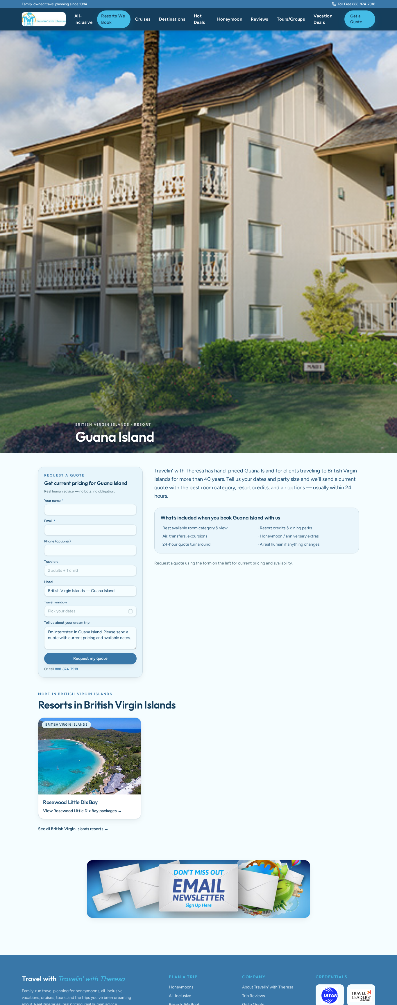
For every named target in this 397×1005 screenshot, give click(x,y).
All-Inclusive (83, 19)
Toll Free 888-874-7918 (356, 4)
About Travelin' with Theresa (267, 987)
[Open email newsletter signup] (198, 889)
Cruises (143, 19)
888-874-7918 (66, 669)
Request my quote (90, 658)
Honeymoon (229, 19)
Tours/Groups (291, 19)
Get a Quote (356, 19)
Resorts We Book (113, 19)
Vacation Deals (323, 19)
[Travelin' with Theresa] (44, 19)
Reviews (259, 19)
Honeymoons (181, 987)
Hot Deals (199, 19)
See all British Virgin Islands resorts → (73, 828)
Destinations (172, 19)
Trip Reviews (253, 995)
